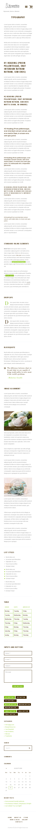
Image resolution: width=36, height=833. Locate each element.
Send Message (18, 686)
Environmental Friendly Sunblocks (14, 801)
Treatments (8, 736)
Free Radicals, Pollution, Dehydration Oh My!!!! (18, 803)
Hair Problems (9, 731)
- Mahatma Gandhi (14, 378)
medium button (10, 704)
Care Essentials (9, 729)
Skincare (7, 734)
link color (19, 255)
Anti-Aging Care (9, 725)
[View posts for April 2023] (6, 768)
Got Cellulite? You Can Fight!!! (13, 806)
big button (9, 697)
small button (10, 711)
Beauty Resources (10, 727)
